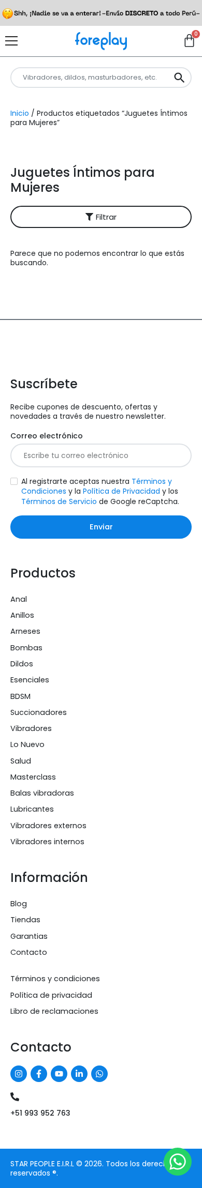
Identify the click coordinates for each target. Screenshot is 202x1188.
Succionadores (38, 712)
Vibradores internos (47, 841)
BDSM (20, 696)
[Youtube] (59, 1073)
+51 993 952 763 (40, 1113)
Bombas (26, 648)
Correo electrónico (46, 436)
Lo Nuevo (27, 744)
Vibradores (31, 728)
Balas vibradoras (42, 793)
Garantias (29, 936)
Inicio (19, 113)
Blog (18, 903)
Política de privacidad (51, 995)
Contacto (28, 952)
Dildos (21, 664)
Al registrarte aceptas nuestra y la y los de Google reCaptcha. (100, 491)
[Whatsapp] (99, 1073)
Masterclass (33, 777)
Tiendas (25, 920)
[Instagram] (18, 1073)
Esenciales (29, 680)
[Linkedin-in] (79, 1073)
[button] (101, 217)
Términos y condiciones (55, 978)
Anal (18, 599)
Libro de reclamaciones (54, 1011)
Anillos (22, 615)
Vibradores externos (48, 825)
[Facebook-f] (39, 1073)
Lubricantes (32, 809)
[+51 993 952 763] (14, 1096)
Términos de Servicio (59, 501)
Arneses (25, 631)
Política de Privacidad (121, 491)
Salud (20, 761)
